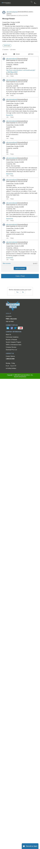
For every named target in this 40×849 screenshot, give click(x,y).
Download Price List (11, 349)
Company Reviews (11, 347)
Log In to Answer (20, 268)
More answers (7, 263)
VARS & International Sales (13, 344)
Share (31, 54)
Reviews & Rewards (11, 339)
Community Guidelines (12, 337)
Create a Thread (20, 276)
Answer (18, 54)
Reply (12, 76)
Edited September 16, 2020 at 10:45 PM (17, 15)
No (23, 292)
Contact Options (10, 356)
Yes (17, 292)
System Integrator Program (13, 342)
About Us (8, 334)
